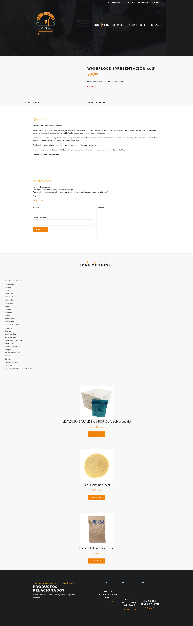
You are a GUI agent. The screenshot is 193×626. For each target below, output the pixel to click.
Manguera (8, 349)
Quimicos (8, 359)
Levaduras (8, 328)
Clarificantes (9, 300)
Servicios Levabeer (11, 362)
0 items (157, 2)
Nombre (36, 207)
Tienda (106, 25)
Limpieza (7, 331)
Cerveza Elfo (9, 296)
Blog (142, 25)
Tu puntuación (39, 196)
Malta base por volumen (13, 340)
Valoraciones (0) (96, 102)
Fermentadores (10, 318)
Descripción (32, 102)
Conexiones (8, 303)
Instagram (130, 2)
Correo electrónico (40, 218)
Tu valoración (102, 207)
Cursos (6, 306)
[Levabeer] (46, 23)
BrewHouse (8, 293)
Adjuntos (7, 287)
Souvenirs (8, 365)
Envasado (8, 312)
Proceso (7, 355)
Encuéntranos (114, 2)
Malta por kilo (9, 343)
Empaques (8, 309)
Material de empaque (12, 352)
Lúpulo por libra (10, 334)
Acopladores (9, 284)
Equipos (7, 315)
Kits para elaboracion (12, 324)
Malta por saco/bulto (12, 346)
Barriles (7, 290)
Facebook (144, 2)
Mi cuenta (153, 25)
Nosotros (118, 25)
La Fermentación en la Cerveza (46, 154)
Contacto (131, 25)
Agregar (96, 434)
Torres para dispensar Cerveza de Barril (18, 368)
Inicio (96, 25)
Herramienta (9, 321)
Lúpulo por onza (10, 337)
